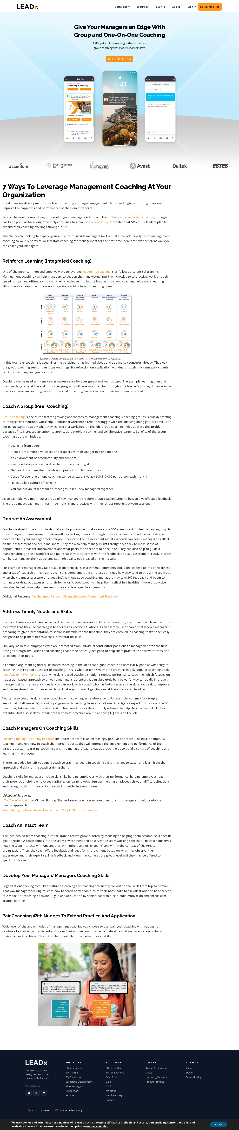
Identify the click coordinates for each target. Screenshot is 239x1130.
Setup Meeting (210, 6)
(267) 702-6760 (41, 1110)
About (176, 6)
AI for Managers (74, 1086)
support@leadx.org (71, 1110)
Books (109, 1086)
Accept (218, 1124)
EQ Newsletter (113, 1068)
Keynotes (71, 1095)
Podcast (110, 1099)
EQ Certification (74, 1077)
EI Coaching (72, 1090)
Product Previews (155, 1081)
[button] (29, 1093)
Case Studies (112, 1077)
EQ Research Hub (115, 1072)
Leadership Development (79, 1081)
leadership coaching (96, 272)
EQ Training (72, 1072)
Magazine (111, 1090)
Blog (108, 1081)
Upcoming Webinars (156, 1077)
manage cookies (97, 1126)
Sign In (191, 6)
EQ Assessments (74, 1068)
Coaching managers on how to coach (28, 739)
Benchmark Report (116, 1095)
